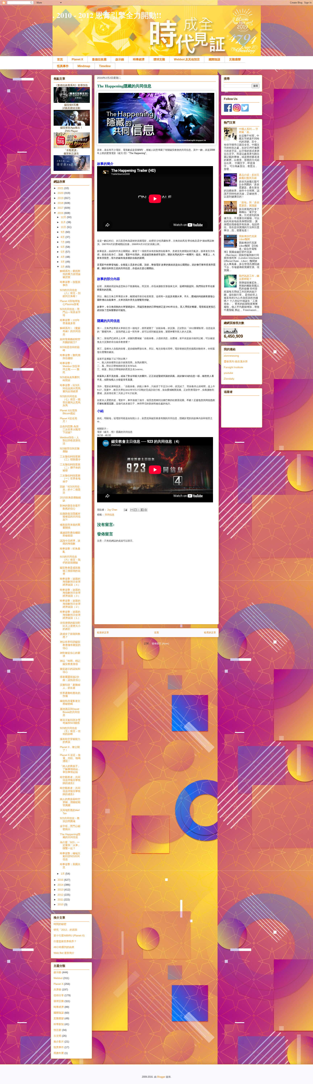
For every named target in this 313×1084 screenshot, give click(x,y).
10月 (64, 227)
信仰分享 (59, 995)
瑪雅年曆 (59, 1053)
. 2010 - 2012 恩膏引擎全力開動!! (107, 14)
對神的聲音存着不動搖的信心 (70, 507)
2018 (61, 202)
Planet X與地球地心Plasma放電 (70, 303)
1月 (63, 873)
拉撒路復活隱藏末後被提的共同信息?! (70, 516)
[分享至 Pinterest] (145, 510)
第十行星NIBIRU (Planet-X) (69, 935)
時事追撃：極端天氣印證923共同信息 (70, 856)
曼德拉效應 (99, 59)
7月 (63, 241)
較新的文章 (103, 632)
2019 (61, 198)
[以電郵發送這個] (132, 510)
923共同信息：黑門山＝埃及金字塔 (70, 312)
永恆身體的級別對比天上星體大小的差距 (70, 625)
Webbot (58, 978)
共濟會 (57, 989)
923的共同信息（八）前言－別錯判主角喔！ (70, 293)
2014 (61, 884)
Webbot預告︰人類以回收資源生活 (70, 440)
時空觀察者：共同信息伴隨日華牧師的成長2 (70, 780)
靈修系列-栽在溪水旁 (236, 361)
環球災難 (159, 59)
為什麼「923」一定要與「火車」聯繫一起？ (70, 845)
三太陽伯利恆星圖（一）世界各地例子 (70, 478)
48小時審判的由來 (64, 947)
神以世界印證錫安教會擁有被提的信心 (70, 644)
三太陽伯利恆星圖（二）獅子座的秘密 (70, 467)
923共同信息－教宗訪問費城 (70, 820)
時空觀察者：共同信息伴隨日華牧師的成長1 (70, 791)
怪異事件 (63, 66)
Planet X (77, 59)
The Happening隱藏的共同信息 (70, 836)
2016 (61, 212)
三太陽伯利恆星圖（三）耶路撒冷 (70, 458)
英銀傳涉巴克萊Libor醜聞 (248, 238)
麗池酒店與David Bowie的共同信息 (70, 712)
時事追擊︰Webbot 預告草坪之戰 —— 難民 (70, 368)
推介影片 (59, 1041)
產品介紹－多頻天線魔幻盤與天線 (249, 176)
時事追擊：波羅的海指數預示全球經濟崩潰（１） (70, 614)
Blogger (161, 1076)
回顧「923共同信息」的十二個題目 (70, 489)
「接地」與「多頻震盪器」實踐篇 (249, 204)
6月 (63, 246)
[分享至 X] (139, 510)
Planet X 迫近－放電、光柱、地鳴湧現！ (70, 758)
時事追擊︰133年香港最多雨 (70, 322)
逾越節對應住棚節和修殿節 (70, 534)
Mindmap (84, 66)
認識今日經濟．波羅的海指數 (70, 542)
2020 (61, 193)
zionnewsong (231, 355)
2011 (61, 899)
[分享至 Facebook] (142, 510)
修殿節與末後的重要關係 (70, 526)
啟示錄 (119, 59)
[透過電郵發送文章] (125, 509)
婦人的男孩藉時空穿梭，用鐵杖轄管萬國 (70, 802)
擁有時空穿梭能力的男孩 (70, 741)
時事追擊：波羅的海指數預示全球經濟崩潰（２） (70, 603)
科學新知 (59, 1024)
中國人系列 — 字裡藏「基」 (248, 130)
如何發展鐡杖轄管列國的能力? (70, 341)
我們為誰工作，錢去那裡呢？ (249, 277)
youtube (228, 372)
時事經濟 (139, 59)
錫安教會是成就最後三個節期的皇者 (70, 570)
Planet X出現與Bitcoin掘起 (68, 412)
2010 (61, 904)
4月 (63, 256)
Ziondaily (229, 378)
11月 (63, 222)
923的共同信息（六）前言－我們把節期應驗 (70, 559)
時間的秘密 (60, 924)
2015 (61, 879)
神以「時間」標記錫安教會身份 (70, 662)
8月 (63, 237)
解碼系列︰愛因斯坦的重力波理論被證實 (70, 274)
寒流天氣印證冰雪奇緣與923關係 (70, 722)
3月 (63, 261)
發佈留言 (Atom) (160, 643)
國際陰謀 (214, 59)
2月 (63, 266)
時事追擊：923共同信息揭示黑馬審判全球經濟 (70, 388)
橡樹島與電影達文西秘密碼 (70, 702)
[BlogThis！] (135, 510)
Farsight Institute (233, 367)
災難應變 (235, 59)
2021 (61, 188)
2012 (61, 894)
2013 (61, 889)
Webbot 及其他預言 (187, 59)
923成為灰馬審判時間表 (70, 379)
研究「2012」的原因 (65, 929)
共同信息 (109, 514)
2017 (61, 207)
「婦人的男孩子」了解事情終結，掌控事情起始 (70, 769)
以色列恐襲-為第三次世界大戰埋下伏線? (70, 429)
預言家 (57, 1030)
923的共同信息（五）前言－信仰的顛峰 (70, 731)
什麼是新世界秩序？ (65, 941)
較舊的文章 (210, 632)
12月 (64, 217)
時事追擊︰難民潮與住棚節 (70, 357)
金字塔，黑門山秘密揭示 (70, 828)
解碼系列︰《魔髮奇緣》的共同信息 (70, 331)
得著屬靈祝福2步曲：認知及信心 (70, 678)
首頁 (60, 59)
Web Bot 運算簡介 (64, 952)
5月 (63, 251)
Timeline (105, 66)
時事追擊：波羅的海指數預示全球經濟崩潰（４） (70, 581)
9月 (63, 232)
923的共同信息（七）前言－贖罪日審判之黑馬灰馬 (70, 401)
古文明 (57, 1035)
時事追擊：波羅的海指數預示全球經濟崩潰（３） (70, 592)
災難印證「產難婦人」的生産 (70, 686)
